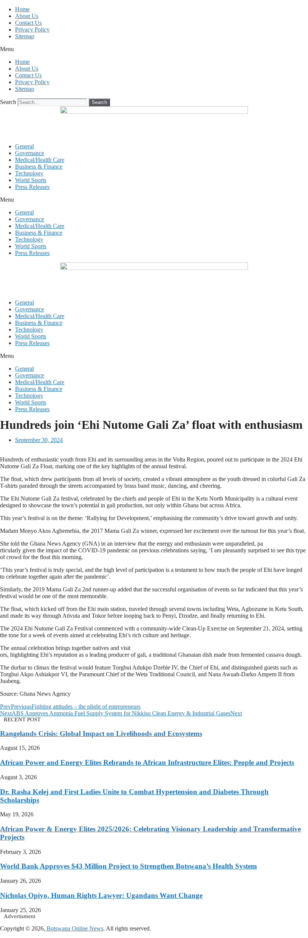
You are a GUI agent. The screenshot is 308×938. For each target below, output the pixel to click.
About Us (26, 16)
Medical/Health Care (39, 160)
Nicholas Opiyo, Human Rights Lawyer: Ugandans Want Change (101, 895)
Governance (29, 153)
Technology (29, 173)
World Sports (30, 180)
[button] (154, 49)
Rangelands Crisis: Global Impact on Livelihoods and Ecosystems (101, 733)
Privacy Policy (32, 29)
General (24, 146)
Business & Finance (38, 166)
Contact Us (28, 23)
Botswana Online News (74, 928)
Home (22, 9)
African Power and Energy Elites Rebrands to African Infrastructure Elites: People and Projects (147, 762)
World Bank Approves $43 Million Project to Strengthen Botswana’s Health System (128, 866)
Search (8, 102)
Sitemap (24, 36)
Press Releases (32, 187)
